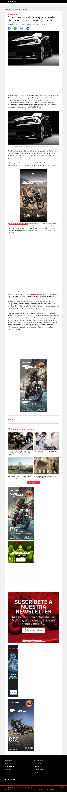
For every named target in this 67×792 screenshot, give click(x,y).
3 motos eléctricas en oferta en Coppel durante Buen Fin (46, 459)
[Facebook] (10, 28)
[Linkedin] (28, 28)
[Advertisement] (33, 81)
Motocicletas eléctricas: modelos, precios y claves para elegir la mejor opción (19, 460)
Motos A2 (36, 772)
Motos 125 (36, 766)
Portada (8, 9)
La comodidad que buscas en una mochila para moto (44, 434)
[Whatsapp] (16, 28)
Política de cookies (47, 789)
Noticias (14, 9)
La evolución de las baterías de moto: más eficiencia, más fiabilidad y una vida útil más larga (20, 435)
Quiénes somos (9, 766)
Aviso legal (37, 789)
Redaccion (11, 419)
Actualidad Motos (38, 764)
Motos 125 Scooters (39, 769)
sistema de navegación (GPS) (18, 223)
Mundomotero (23, 9)
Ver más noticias (33, 482)
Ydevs (7, 789)
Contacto (7, 764)
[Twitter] (22, 28)
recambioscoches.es (35, 294)
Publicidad (8, 769)
